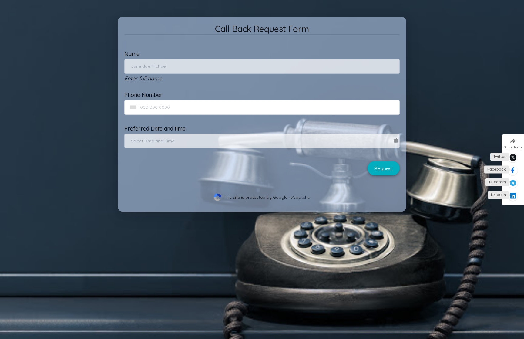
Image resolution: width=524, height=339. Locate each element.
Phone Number (143, 95)
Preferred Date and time (155, 128)
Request (383, 168)
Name (131, 54)
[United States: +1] (132, 107)
